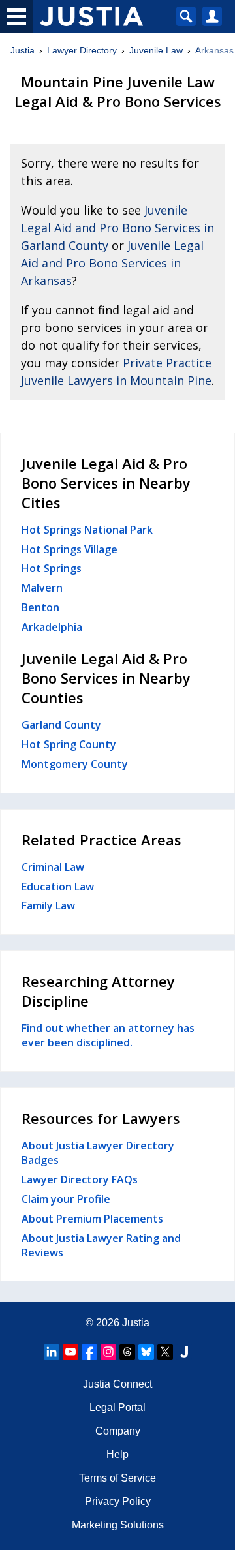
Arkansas (214, 50)
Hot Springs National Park (87, 530)
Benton (40, 607)
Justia (22, 50)
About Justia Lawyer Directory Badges (98, 1152)
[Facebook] (89, 1352)
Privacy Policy (118, 1501)
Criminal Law (53, 867)
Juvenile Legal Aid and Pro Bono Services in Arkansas (112, 262)
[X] (165, 1352)
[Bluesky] (146, 1352)
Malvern (42, 588)
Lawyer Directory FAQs (80, 1179)
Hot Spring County (69, 744)
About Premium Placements (92, 1218)
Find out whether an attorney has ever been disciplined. (108, 1035)
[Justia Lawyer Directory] (184, 1352)
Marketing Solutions (118, 1524)
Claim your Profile (66, 1199)
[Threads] (127, 1352)
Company (117, 1430)
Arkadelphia (52, 627)
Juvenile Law (156, 50)
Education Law (58, 886)
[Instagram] (108, 1352)
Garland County (61, 725)
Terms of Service (117, 1477)
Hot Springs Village (70, 549)
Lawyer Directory (82, 50)
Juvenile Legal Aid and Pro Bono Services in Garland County (117, 227)
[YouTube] (70, 1352)
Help (117, 1454)
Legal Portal (117, 1407)
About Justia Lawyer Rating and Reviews (101, 1245)
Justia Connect (117, 1384)
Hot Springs (52, 568)
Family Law (48, 905)
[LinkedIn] (51, 1352)
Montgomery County (75, 764)
